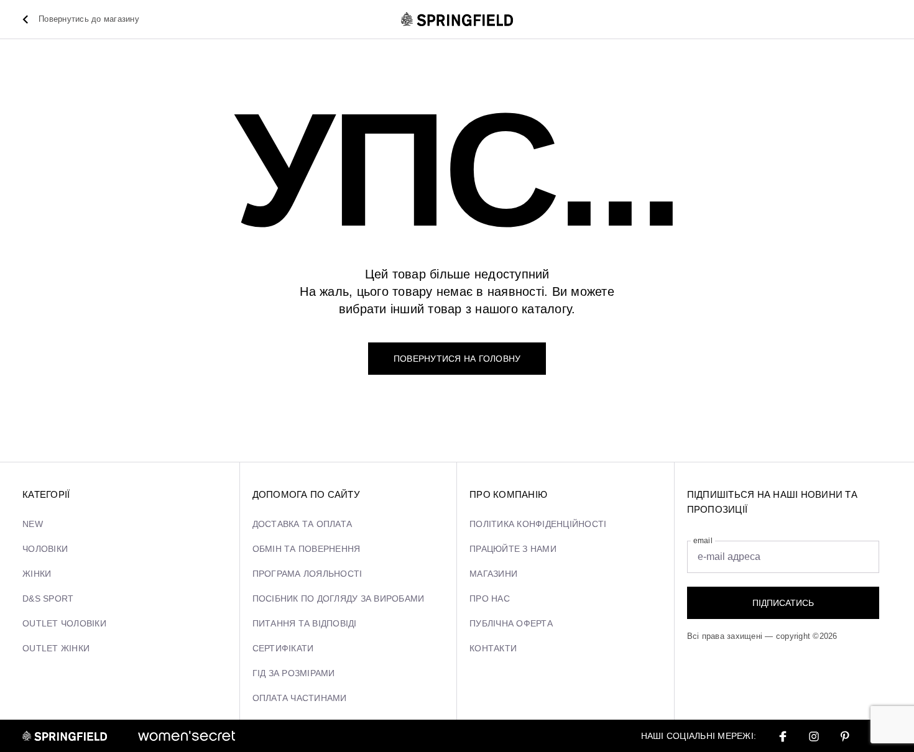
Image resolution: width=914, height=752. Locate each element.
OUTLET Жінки (56, 648)
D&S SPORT (47, 598)
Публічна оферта (511, 623)
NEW (32, 524)
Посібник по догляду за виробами (338, 598)
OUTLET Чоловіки (64, 623)
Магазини (493, 574)
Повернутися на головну (457, 359)
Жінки (36, 574)
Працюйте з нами (512, 549)
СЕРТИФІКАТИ (283, 648)
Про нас (489, 598)
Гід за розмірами (293, 673)
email (703, 540)
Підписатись (783, 603)
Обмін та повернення (306, 549)
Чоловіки (45, 549)
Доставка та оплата (302, 524)
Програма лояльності (307, 574)
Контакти (493, 648)
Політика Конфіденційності (537, 524)
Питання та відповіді (304, 623)
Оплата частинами (299, 698)
